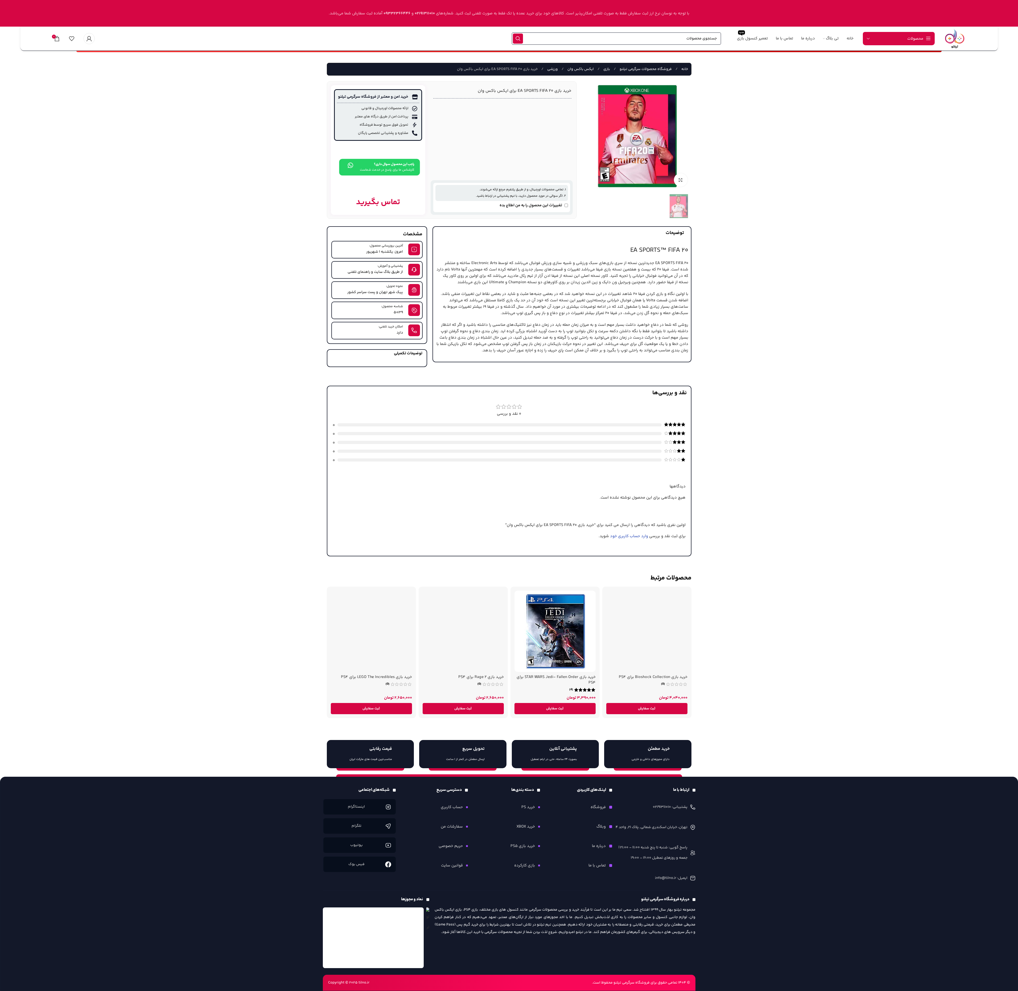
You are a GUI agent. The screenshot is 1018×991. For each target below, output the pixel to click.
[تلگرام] (388, 826)
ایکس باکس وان (580, 69)
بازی (606, 69)
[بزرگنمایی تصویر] (680, 180)
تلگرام (356, 826)
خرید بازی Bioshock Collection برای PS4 (653, 677)
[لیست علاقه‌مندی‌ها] (71, 38)
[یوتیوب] (388, 845)
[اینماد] (373, 937)
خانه (684, 69)
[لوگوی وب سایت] (954, 38)
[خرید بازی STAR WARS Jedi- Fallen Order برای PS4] (555, 631)
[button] (646, 708)
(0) (663, 684)
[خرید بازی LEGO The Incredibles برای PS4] (371, 631)
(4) (571, 689)
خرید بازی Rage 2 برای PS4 (481, 677)
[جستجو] (518, 39)
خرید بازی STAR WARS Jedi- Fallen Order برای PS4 (556, 680)
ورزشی (552, 69)
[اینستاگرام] (388, 807)
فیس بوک (356, 864)
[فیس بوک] (388, 864)
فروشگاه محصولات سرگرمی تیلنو (645, 69)
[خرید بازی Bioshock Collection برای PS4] (646, 631)
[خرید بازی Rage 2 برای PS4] (463, 631)
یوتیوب (356, 845)
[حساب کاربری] (89, 38)
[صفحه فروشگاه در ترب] (427, 920)
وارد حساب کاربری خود (629, 536)
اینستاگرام (356, 807)
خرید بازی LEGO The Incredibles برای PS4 (376, 677)
